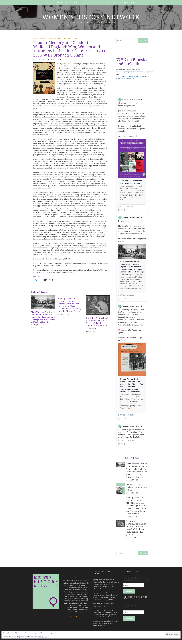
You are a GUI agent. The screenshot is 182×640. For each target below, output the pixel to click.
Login (133, 2)
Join (67, 2)
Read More (76, 616)
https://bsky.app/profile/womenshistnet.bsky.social (134, 72)
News (76, 2)
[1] (73, 79)
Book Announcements (47, 38)
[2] (66, 97)
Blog (35, 38)
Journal (109, 2)
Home (48, 2)
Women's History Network (91, 17)
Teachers (122, 2)
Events (87, 2)
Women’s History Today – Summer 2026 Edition (136, 487)
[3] (77, 115)
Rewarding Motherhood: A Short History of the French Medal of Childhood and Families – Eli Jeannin (97, 323)
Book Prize (61, 38)
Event (69, 38)
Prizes (97, 2)
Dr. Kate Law (38, 59)
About (57, 2)
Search (143, 41)
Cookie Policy (43, 637)
